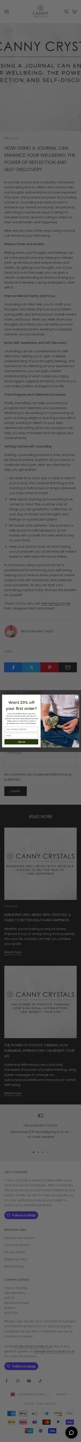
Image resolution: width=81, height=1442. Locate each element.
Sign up (21, 741)
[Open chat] (71, 1432)
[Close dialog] (76, 697)
